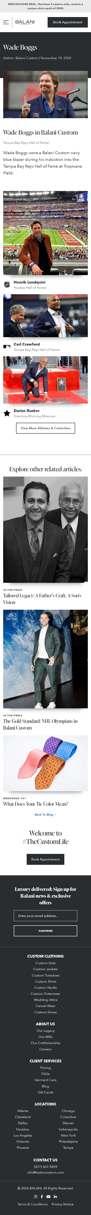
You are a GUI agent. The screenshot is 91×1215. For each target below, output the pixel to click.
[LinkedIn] (55, 1196)
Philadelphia (68, 1141)
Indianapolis (68, 1129)
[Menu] (6, 22)
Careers (45, 1049)
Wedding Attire (45, 999)
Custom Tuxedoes (45, 975)
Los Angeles (23, 1135)
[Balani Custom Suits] (24, 22)
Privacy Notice (62, 1204)
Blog (45, 1086)
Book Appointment (67, 22)
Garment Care (45, 1080)
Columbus (68, 1117)
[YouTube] (48, 1196)
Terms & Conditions (33, 1204)
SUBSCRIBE (45, 931)
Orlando (22, 1141)
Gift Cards (45, 1092)
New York (68, 1135)
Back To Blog (44, 814)
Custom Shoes (45, 1012)
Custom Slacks (45, 987)
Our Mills (45, 1036)
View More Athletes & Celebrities (45, 428)
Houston (22, 1129)
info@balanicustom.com (45, 1172)
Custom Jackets (45, 969)
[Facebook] (42, 1196)
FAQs (45, 1073)
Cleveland (23, 1117)
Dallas (23, 1123)
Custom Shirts (45, 981)
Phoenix (23, 1147)
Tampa (68, 1147)
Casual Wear (45, 1005)
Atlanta (22, 1110)
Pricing (45, 1067)
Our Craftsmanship (45, 1042)
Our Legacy (46, 1030)
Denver (68, 1123)
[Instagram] (35, 1196)
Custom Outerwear (45, 993)
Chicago (68, 1110)
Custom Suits (46, 963)
